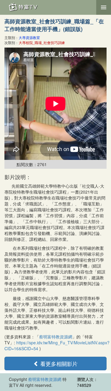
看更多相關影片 (58, 363)
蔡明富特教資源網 (55, 337)
